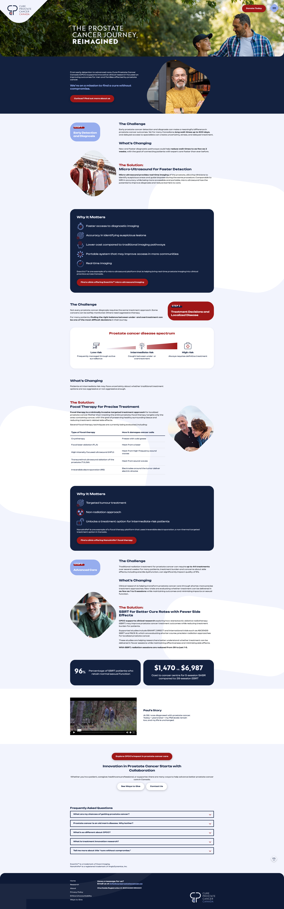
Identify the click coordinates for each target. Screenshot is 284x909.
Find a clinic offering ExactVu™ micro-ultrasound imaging (112, 282)
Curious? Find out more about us (92, 99)
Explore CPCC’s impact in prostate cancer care (142, 756)
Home (73, 881)
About (73, 888)
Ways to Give (76, 900)
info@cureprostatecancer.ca (126, 884)
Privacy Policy (76, 892)
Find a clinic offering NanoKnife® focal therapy (107, 540)
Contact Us (156, 786)
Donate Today (254, 8)
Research (74, 885)
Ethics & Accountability (81, 896)
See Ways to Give (130, 786)
